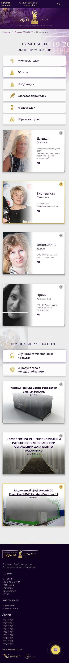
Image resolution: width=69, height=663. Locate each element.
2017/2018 (7, 641)
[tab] (34, 60)
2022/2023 (7, 626)
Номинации (8, 585)
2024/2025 (7, 620)
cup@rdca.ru (31, 5)
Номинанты (8, 605)
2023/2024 (7, 623)
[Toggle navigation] (65, 4)
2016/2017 (7, 644)
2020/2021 (7, 632)
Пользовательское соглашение (19, 567)
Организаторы (9, 591)
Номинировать (10, 608)
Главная (6, 32)
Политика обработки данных (17, 564)
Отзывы (6, 594)
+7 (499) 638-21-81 (28, 2)
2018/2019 (7, 638)
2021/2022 (7, 629)
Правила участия (11, 581)
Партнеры (7, 588)
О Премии (7, 578)
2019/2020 (7, 635)
